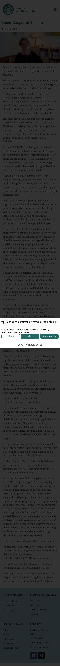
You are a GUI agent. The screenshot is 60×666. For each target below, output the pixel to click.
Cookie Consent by (28, 344)
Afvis (30, 336)
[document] (30, 333)
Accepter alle (49, 336)
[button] (56, 322)
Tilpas (11, 336)
